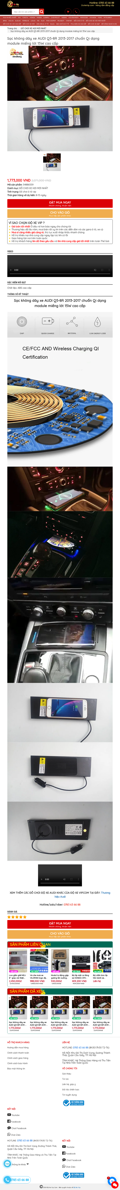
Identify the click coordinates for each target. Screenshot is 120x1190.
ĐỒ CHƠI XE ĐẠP (94, 24)
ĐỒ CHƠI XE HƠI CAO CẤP (12, 24)
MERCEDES (84, 17)
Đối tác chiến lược (70, 1089)
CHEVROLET (55, 17)
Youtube (15, 1115)
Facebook (15, 1121)
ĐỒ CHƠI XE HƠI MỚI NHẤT (96, 21)
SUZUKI (18, 21)
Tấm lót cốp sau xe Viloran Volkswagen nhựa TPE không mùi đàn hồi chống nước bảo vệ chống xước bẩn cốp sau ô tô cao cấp (102, 976)
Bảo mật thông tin (16, 1068)
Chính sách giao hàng (17, 1058)
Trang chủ (12, 28)
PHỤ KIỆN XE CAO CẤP (78, 24)
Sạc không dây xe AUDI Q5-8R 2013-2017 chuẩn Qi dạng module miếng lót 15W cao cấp (17, 1023)
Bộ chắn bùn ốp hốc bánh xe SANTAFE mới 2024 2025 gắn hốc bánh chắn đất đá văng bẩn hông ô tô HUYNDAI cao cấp (81, 976)
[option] (60, 98)
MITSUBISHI (108, 17)
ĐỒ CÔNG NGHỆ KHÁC (109, 24)
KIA (19, 17)
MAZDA (39, 17)
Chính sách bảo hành (17, 1063)
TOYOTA (25, 17)
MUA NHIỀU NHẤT (9, 17)
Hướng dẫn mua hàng (18, 1047)
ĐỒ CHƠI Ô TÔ (79, 21)
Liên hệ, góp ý (69, 1084)
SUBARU (46, 17)
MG (38, 21)
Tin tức (65, 1079)
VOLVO (10, 21)
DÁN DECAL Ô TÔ (42, 24)
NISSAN (64, 17)
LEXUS (33, 21)
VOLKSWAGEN (73, 17)
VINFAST (69, 21)
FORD (100, 17)
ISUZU (52, 24)
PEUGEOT (61, 21)
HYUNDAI (93, 17)
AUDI (42, 21)
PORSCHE (25, 21)
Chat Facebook (18, 1128)
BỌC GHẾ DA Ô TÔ (62, 24)
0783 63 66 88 (80, 1047)
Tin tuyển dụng (69, 1095)
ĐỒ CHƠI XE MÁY (29, 24)
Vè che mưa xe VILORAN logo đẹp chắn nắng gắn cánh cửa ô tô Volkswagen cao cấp (17, 976)
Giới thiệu (66, 1073)
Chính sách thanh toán (18, 1052)
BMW (5, 21)
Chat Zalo (15, 1135)
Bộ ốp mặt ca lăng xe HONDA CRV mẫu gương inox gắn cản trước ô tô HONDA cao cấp (59, 976)
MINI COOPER (51, 21)
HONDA (32, 17)
